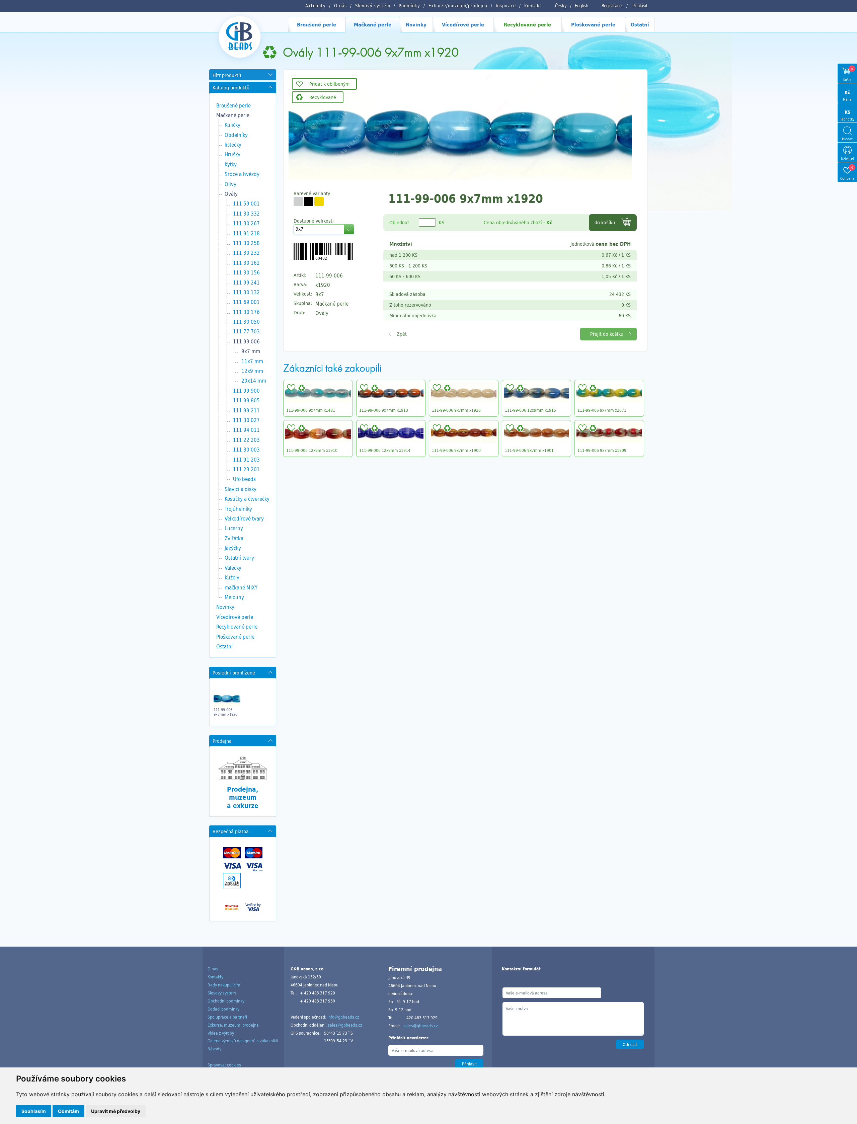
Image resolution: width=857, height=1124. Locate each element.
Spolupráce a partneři (227, 1017)
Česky (561, 5)
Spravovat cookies (224, 1065)
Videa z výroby (221, 1033)
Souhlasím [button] (33, 1111)
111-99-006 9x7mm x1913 (383, 410)
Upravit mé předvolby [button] (115, 1111)
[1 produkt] (298, 201)
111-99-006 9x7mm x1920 (225, 712)
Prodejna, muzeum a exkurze (242, 797)
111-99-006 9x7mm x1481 (310, 410)
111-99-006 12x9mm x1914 (384, 450)
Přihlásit (640, 5)
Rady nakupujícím (224, 985)
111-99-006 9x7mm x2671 (601, 410)
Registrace (612, 5)
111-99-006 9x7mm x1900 (456, 450)
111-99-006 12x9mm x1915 (530, 410)
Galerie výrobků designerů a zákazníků (243, 1041)
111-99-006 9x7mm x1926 (456, 410)
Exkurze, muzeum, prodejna (233, 1025)
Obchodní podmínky (226, 1001)
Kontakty (215, 977)
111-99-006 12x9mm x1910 (311, 450)
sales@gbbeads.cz (345, 1025)
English (581, 5)
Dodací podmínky (223, 1009)
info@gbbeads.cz (343, 1017)
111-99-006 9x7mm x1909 (601, 450)
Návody (214, 1049)
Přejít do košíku (606, 333)
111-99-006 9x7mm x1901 (529, 450)
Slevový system (222, 993)
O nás (213, 969)
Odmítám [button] (68, 1111)
